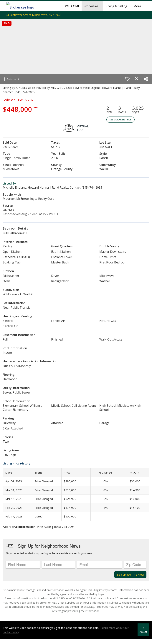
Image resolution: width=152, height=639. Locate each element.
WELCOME (72, 6)
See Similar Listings (120, 119)
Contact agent (13, 79)
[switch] (127, 79)
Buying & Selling (118, 7)
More (139, 7)
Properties (92, 7)
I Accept (143, 629)
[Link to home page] (22, 6)
